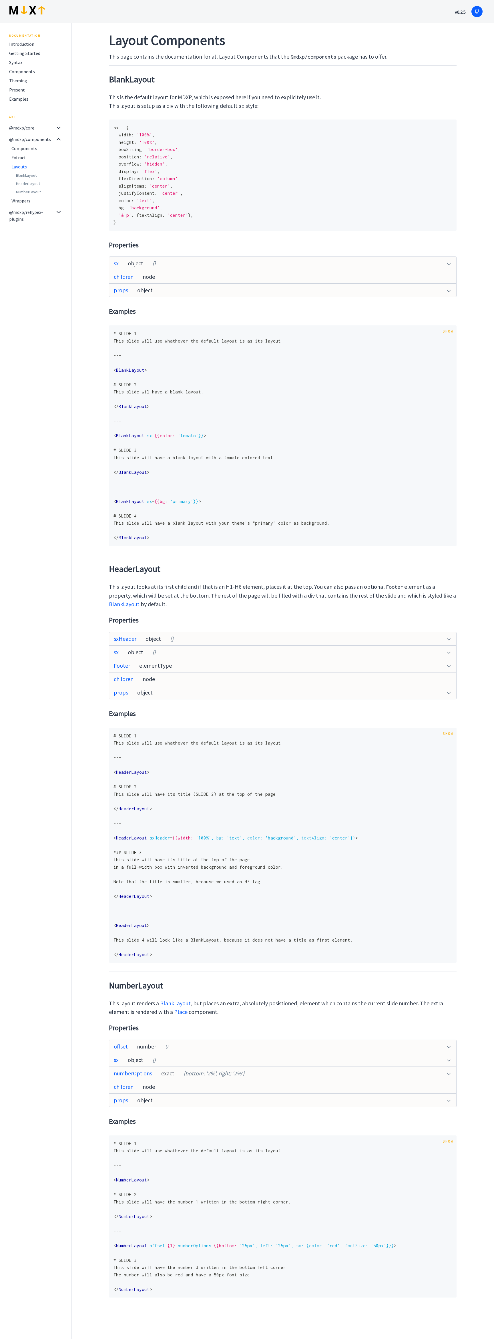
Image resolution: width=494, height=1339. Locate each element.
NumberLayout (28, 191)
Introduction (21, 44)
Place (181, 1011)
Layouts (19, 167)
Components (22, 71)
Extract (18, 157)
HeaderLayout (28, 183)
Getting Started (24, 53)
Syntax (15, 62)
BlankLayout (26, 175)
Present (17, 90)
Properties (124, 245)
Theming (18, 80)
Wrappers (20, 201)
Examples (18, 99)
